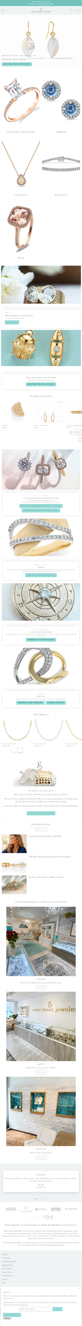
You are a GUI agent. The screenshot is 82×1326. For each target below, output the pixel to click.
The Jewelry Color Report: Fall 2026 (45, 836)
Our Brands (6, 1258)
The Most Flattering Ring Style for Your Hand (50, 856)
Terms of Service (8, 1276)
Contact (4, 1279)
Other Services (56, 703)
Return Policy (7, 1269)
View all (41, 829)
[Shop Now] (41, 297)
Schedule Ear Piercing (30, 703)
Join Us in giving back (41, 813)
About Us (5, 1254)
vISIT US (41, 1157)
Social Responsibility (9, 1261)
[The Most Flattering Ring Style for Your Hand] (14, 864)
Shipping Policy (7, 1265)
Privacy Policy (7, 1272)
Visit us (41, 987)
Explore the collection (41, 384)
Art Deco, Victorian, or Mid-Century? (46, 877)
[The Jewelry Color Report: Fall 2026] (14, 843)
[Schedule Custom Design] (41, 614)
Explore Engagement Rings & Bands (41, 506)
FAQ (3, 1283)
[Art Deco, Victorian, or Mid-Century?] (14, 884)
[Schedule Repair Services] (41, 550)
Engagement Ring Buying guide (41, 510)
